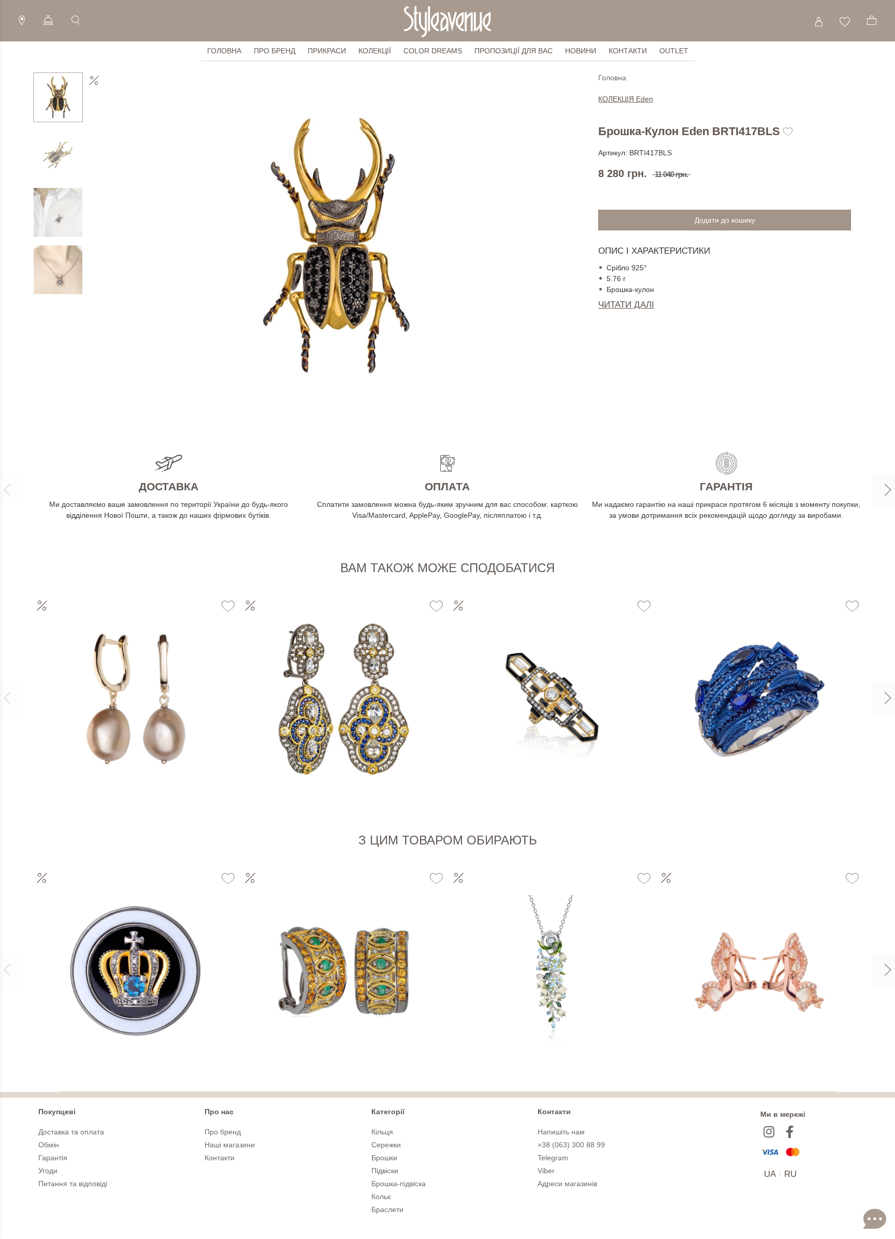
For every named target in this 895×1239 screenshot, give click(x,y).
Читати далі (626, 305)
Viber (546, 1171)
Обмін (48, 1145)
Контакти (628, 51)
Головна (224, 51)
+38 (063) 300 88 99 (571, 1145)
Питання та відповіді (72, 1183)
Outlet (673, 51)
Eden (625, 99)
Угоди (47, 1171)
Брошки (384, 1158)
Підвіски (384, 1171)
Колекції (374, 51)
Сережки (386, 1145)
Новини (580, 51)
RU (790, 1174)
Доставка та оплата (71, 1132)
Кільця (382, 1132)
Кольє (381, 1196)
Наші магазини (230, 1145)
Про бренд (274, 51)
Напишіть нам (561, 1132)
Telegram (553, 1158)
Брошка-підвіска (398, 1183)
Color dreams (432, 51)
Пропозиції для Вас (513, 51)
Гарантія (52, 1158)
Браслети (387, 1209)
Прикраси (327, 51)
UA (770, 1174)
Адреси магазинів (567, 1183)
